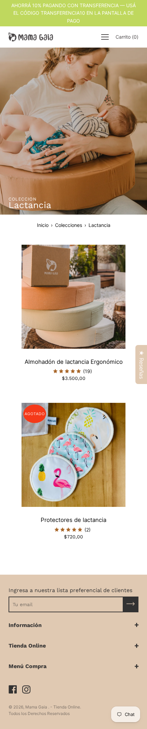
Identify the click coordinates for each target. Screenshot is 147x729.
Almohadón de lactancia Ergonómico (74, 361)
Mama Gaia (36, 706)
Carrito (127, 37)
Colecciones (68, 225)
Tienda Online (27, 645)
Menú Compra (27, 666)
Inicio (43, 225)
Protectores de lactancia (73, 519)
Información (25, 625)
